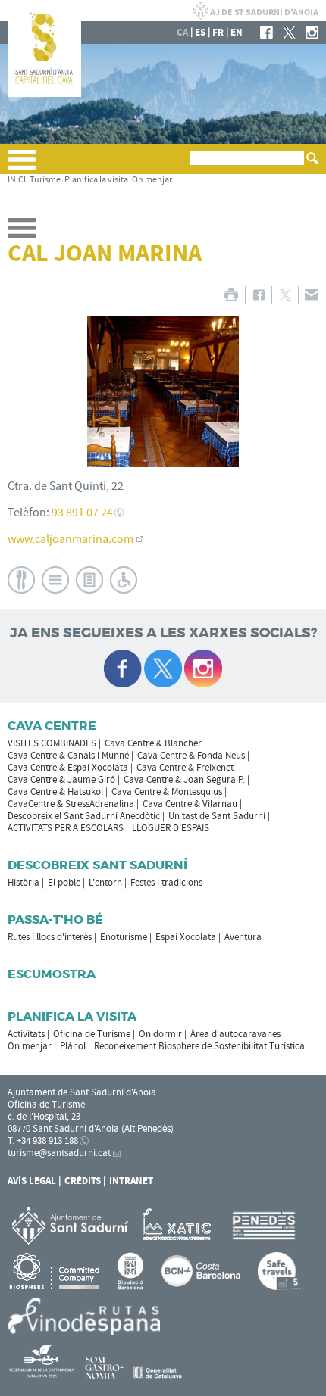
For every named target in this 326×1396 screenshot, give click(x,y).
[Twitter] (289, 32)
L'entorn (105, 883)
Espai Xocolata (185, 937)
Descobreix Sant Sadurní (97, 865)
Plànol (73, 1046)
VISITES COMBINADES (52, 743)
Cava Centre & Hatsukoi (55, 792)
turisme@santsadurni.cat (59, 1153)
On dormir (160, 1034)
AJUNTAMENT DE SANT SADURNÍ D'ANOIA (255, 10)
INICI (17, 179)
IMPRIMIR (231, 295)
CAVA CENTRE (52, 726)
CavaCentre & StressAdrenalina (71, 804)
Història (23, 883)
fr (218, 32)
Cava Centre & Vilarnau (190, 804)
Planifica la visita (96, 179)
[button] (22, 165)
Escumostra (52, 974)
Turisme (45, 179)
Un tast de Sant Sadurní (216, 816)
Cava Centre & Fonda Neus (191, 755)
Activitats (26, 1034)
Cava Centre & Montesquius (166, 792)
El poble (64, 883)
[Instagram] (312, 32)
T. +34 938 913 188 (43, 1141)
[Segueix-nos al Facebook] (123, 668)
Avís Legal (32, 1181)
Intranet (131, 1181)
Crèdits (82, 1181)
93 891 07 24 (82, 512)
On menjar (152, 179)
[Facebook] (266, 32)
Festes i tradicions (166, 883)
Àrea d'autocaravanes (235, 1034)
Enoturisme (123, 937)
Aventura (243, 937)
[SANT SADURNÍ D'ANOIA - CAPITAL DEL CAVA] (44, 94)
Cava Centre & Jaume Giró (61, 780)
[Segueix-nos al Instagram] (203, 668)
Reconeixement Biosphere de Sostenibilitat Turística (199, 1046)
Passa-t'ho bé (55, 919)
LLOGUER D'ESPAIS (170, 828)
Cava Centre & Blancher (153, 743)
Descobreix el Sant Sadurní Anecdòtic (84, 816)
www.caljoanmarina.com (70, 539)
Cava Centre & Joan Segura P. (184, 780)
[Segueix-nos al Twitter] (163, 668)
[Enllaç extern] (179, 1225)
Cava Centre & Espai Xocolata (68, 768)
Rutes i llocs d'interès (50, 937)
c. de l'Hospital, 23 (44, 1117)
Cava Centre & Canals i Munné (68, 755)
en (236, 32)
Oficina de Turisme (91, 1034)
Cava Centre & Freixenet (185, 768)
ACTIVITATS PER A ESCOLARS (66, 828)
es (200, 32)
